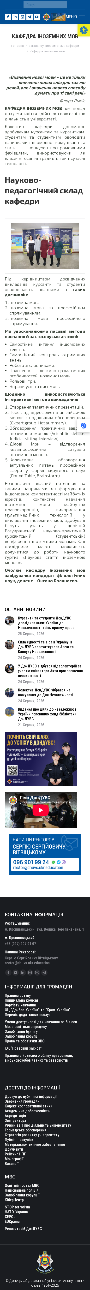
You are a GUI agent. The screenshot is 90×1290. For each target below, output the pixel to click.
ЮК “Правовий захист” (23, 1048)
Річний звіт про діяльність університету (38, 1125)
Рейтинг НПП (15, 1154)
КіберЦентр (14, 1200)
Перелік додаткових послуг (27, 1014)
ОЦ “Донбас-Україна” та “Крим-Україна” (38, 1010)
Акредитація (15, 1115)
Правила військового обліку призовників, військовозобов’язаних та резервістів (39, 1058)
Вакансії (11, 1163)
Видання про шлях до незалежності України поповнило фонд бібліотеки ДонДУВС (48, 714)
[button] (84, 30)
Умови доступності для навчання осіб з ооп (41, 1022)
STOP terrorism (17, 1207)
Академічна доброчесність (27, 1111)
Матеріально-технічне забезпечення (35, 1144)
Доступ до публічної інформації (31, 1096)
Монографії (14, 1159)
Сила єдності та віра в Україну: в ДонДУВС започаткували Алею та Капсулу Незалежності (46, 647)
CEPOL (10, 1216)
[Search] (62, 4)
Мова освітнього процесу (26, 1026)
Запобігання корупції (22, 1036)
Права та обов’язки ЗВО (25, 1041)
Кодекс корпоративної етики (28, 1106)
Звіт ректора (15, 1120)
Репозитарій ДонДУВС (23, 1228)
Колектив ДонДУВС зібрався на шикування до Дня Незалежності (45, 692)
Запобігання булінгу (21, 1031)
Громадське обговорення (26, 1130)
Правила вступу (18, 995)
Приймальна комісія (21, 1000)
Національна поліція (21, 1190)
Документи (14, 1149)
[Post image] (9, 620)
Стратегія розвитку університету (32, 1135)
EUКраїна (12, 1221)
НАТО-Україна (16, 1212)
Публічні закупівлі (20, 1139)
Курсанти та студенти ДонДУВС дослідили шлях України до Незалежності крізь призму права (46, 623)
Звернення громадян (22, 1101)
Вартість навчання (20, 1005)
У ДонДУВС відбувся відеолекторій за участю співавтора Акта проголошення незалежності (50, 671)
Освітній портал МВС (22, 1185)
